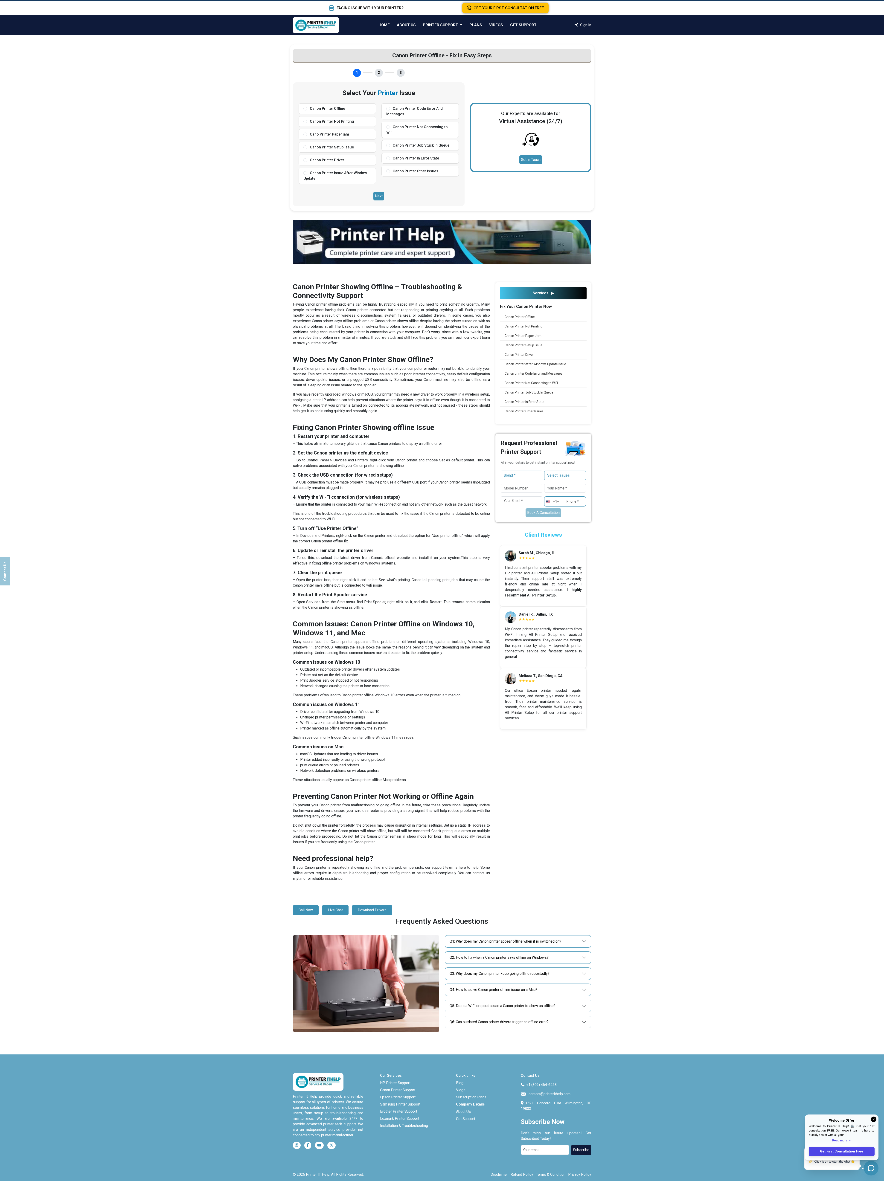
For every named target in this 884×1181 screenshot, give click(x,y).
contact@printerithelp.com (549, 1094)
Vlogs (460, 1090)
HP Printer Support (395, 1083)
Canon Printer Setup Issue (331, 147)
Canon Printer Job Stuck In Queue (420, 145)
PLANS (475, 25)
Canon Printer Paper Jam (523, 336)
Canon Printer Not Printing (331, 121)
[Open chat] (871, 1168)
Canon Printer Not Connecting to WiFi (531, 383)
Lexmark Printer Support (399, 1118)
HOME (384, 25)
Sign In (585, 25)
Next (379, 196)
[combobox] (553, 500)
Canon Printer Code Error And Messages (414, 111)
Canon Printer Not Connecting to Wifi (417, 130)
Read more (839, 1140)
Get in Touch (531, 159)
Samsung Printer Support (400, 1104)
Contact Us (5, 571)
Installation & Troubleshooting (404, 1125)
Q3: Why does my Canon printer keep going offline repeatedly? (500, 973)
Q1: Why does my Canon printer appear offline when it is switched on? (505, 941)
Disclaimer (499, 1174)
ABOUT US (406, 25)
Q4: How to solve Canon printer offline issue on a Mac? (493, 989)
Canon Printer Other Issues (415, 171)
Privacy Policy (579, 1174)
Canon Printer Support (397, 1090)
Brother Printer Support (398, 1111)
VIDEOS (496, 25)
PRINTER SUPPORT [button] (441, 25)
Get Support (465, 1119)
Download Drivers (372, 910)
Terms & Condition (550, 1174)
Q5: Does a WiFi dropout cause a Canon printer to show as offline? (502, 1006)
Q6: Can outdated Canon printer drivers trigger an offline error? (499, 1022)
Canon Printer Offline (327, 108)
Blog (459, 1083)
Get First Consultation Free (841, 1151)
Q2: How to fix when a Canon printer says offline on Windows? (499, 957)
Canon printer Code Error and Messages (533, 373)
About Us (463, 1111)
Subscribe (581, 1150)
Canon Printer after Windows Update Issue (535, 364)
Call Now (306, 910)
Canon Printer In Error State (415, 158)
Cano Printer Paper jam (329, 134)
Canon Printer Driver (326, 160)
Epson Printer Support (398, 1097)
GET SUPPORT (523, 25)
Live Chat (335, 910)
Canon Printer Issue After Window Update (335, 176)
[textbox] (553, 501)
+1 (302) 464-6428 (541, 1085)
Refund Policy (522, 1174)
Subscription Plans (471, 1097)
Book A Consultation (543, 512)
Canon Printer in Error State (524, 402)
